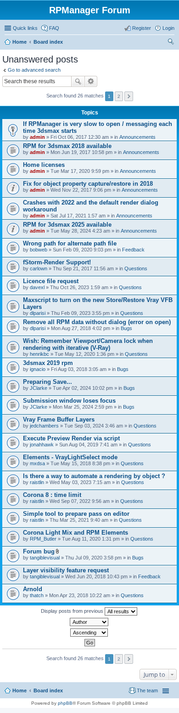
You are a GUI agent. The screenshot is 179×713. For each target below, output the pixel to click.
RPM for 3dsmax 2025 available (67, 224)
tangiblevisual (45, 557)
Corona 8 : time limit (52, 494)
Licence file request (50, 281)
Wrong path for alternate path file (70, 243)
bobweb (38, 249)
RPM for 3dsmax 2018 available (67, 146)
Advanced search (91, 81)
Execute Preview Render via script (71, 438)
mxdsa (37, 463)
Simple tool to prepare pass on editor (76, 513)
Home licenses (44, 164)
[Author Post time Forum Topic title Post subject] (89, 622)
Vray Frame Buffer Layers (59, 419)
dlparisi (37, 313)
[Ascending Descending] (89, 632)
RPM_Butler (43, 539)
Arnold (32, 589)
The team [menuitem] (147, 690)
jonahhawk (42, 444)
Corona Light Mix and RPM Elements (75, 532)
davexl (37, 287)
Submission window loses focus (69, 400)
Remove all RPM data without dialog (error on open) (97, 322)
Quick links (25, 28)
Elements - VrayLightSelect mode (70, 457)
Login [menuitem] (168, 28)
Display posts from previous (73, 611)
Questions (135, 268)
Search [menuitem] (170, 42)
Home (19, 42)
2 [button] (118, 96)
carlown (38, 268)
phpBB (65, 703)
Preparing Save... (47, 381)
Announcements (137, 137)
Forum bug (39, 551)
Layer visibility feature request (66, 570)
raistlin (37, 482)
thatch (37, 595)
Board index (48, 42)
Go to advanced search (34, 70)
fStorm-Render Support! (57, 262)
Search (78, 81)
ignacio (37, 369)
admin (37, 137)
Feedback (133, 249)
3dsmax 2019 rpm (48, 362)
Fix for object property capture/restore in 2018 (88, 183)
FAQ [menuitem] (54, 28)
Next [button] (128, 96)
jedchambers (44, 425)
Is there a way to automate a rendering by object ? (94, 476)
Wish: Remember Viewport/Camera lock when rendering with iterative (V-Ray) (88, 344)
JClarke (38, 388)
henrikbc (39, 354)
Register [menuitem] (141, 28)
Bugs (126, 328)
